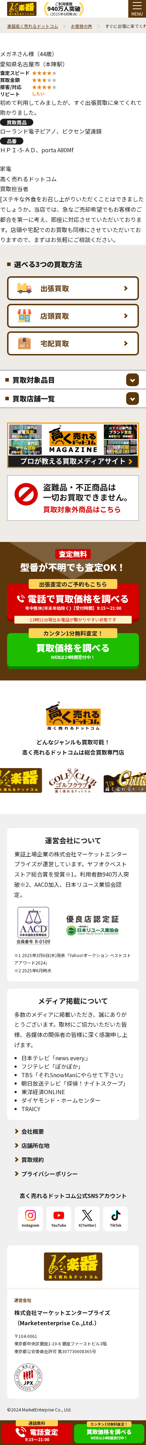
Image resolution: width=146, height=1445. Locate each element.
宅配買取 (54, 343)
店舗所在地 (35, 1145)
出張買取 (54, 288)
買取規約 (32, 1159)
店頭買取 (54, 316)
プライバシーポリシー (49, 1173)
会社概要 (32, 1131)
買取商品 (17, 122)
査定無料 (73, 554)
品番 (12, 140)
